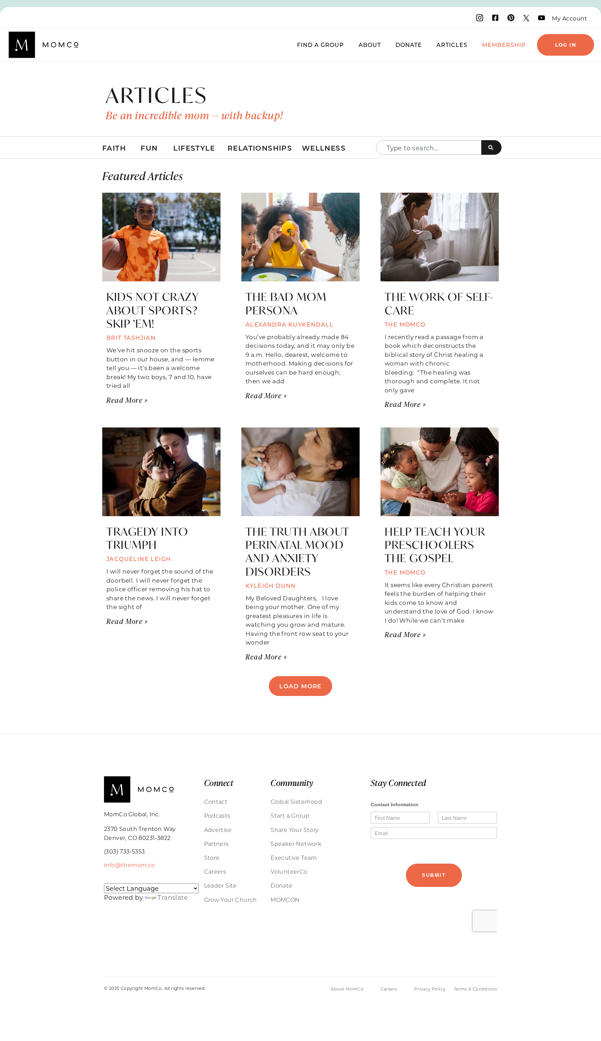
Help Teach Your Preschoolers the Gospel (435, 545)
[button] (300, 686)
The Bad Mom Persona (286, 303)
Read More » (127, 400)
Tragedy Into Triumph (147, 538)
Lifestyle (194, 147)
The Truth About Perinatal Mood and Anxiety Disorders (297, 551)
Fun (149, 147)
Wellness (324, 147)
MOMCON (285, 899)
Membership (504, 44)
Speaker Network (296, 843)
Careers (215, 871)
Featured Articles (142, 175)
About (370, 44)
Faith (114, 147)
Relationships (259, 147)
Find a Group (320, 44)
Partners (216, 843)
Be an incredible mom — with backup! (194, 115)
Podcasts (217, 815)
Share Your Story (295, 829)
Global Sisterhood (296, 801)
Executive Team (294, 857)
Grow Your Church (230, 899)
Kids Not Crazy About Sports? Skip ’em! (152, 310)
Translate (173, 897)
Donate (408, 44)
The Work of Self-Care (439, 303)
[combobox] (428, 147)
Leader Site (220, 885)
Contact (216, 801)
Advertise (218, 829)
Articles (451, 44)
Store (212, 857)
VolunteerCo (289, 871)
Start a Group (290, 815)
